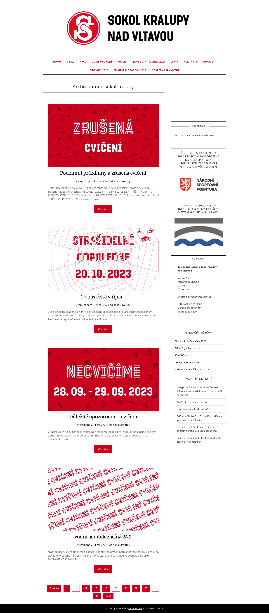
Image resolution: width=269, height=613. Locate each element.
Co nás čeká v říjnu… (103, 297)
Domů (57, 61)
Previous (54, 588)
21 (126, 588)
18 (95, 588)
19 (105, 588)
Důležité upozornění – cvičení (103, 417)
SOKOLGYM (181, 355)
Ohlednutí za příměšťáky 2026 (190, 341)
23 (146, 588)
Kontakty (190, 61)
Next (108, 595)
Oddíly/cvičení (102, 61)
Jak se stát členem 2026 (149, 61)
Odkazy (208, 61)
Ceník (174, 61)
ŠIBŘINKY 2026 (99, 70)
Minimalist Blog (136, 608)
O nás (70, 61)
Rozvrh (122, 61)
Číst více (103, 209)
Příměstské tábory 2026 (130, 70)
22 (136, 588)
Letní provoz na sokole (187, 362)
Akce (83, 61)
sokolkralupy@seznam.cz (197, 296)
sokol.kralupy (122, 181)
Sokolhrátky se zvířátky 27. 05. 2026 (194, 369)
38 (97, 595)
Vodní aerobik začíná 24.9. (103, 537)
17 (86, 588)
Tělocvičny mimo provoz (187, 348)
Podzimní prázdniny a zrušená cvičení (103, 173)
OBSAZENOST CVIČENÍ (165, 70)
